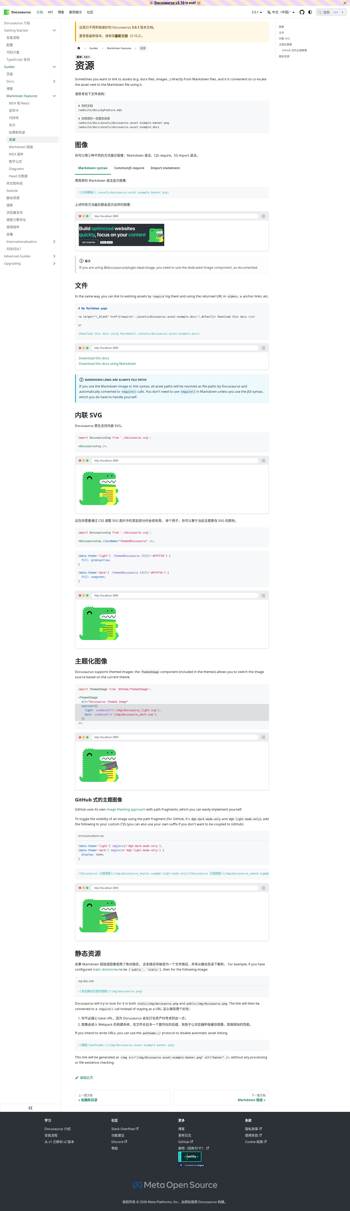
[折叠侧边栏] (30, 1108)
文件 (281, 32)
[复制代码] (264, 105)
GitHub (183, 1142)
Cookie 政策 (254, 1142)
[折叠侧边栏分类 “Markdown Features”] (54, 96)
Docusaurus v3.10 (169, 2)
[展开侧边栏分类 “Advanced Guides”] (54, 256)
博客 (61, 12)
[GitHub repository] (302, 12)
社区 (90, 12)
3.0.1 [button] (255, 12)
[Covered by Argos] (191, 1166)
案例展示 (75, 12)
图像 (281, 27)
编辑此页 (86, 1077)
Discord (117, 1142)
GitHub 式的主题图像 (294, 50)
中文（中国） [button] (281, 12)
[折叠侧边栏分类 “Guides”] (54, 67)
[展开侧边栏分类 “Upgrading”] (54, 263)
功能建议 (117, 1135)
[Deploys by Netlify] (189, 1160)
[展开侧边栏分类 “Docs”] (54, 81)
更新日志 (184, 1135)
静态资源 (284, 56)
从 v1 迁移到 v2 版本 (59, 1142)
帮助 (114, 1148)
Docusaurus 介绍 (57, 1129)
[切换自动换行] (256, 873)
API (50, 12)
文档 (39, 12)
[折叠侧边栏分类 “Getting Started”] (54, 30)
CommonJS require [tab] (129, 168)
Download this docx (94, 358)
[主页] (79, 48)
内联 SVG (284, 38)
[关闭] (345, 3)
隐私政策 (251, 1129)
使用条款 (251, 1135)
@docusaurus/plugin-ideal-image (129, 267)
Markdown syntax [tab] (93, 168)
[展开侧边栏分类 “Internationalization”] (54, 241)
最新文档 (121, 36)
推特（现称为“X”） (191, 1148)
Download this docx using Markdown (107, 363)
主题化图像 (285, 44)
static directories (105, 969)
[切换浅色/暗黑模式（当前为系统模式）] (310, 12)
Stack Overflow (123, 1129)
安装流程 (51, 1135)
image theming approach (126, 809)
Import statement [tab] (165, 168)
